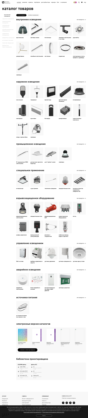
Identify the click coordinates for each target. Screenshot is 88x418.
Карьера (53, 2)
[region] (24, 372)
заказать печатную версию (27, 350)
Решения (24, 2)
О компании (63, 2)
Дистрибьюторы (45, 2)
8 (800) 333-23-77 (66, 396)
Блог (58, 2)
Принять (44, 415)
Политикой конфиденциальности (32, 412)
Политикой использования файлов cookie (53, 412)
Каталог (19, 2)
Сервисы (30, 2)
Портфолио (37, 2)
